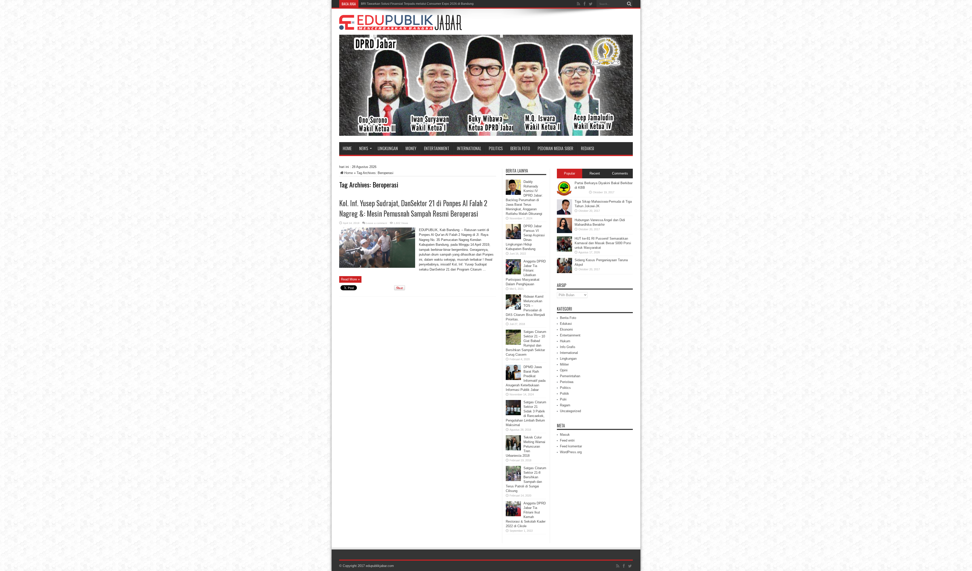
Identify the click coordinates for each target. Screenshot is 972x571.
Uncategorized (570, 411)
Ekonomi (566, 329)
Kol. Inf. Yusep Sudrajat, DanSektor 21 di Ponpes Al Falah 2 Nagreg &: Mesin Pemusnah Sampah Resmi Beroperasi (413, 208)
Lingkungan (388, 148)
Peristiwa (566, 382)
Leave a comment (376, 223)
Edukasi (566, 324)
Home (347, 148)
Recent (595, 173)
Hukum (565, 341)
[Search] (629, 4)
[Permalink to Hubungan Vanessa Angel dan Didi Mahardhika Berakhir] (564, 232)
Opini (564, 370)
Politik (564, 393)
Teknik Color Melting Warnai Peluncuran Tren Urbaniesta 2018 (525, 446)
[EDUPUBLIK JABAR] (400, 26)
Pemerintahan (570, 376)
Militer (564, 364)
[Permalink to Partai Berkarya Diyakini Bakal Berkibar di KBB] (564, 195)
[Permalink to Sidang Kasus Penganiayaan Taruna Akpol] (564, 272)
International (469, 148)
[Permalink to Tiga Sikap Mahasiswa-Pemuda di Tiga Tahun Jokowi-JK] (564, 213)
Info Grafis (567, 347)
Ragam (565, 405)
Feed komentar (571, 446)
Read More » (350, 279)
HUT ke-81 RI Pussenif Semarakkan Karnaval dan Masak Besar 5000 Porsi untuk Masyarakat (603, 243)
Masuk (565, 434)
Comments (620, 173)
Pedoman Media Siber (555, 148)
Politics (496, 148)
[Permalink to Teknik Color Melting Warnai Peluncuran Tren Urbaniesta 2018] (513, 449)
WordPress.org (571, 452)
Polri (563, 399)
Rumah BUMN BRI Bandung (380, 4)
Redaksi (587, 148)
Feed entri (567, 440)
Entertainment (436, 148)
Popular (569, 173)
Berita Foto (520, 148)
